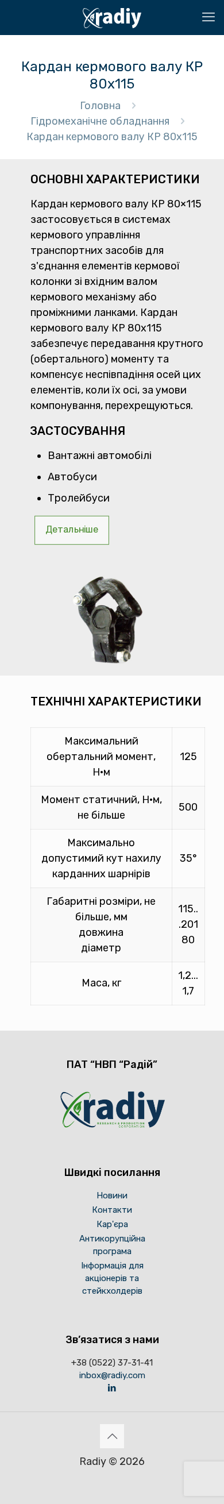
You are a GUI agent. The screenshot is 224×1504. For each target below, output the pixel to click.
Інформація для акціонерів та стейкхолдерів (112, 1278)
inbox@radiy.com (112, 1375)
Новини (112, 1195)
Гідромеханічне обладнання (99, 121)
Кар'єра (112, 1224)
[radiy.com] (112, 17)
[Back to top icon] (112, 1436)
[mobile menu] (208, 17)
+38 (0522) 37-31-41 (112, 1363)
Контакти (112, 1210)
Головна (100, 105)
